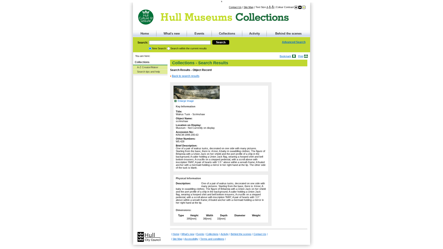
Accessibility (191, 238)
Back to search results (185, 76)
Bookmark (285, 56)
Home (145, 33)
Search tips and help (148, 71)
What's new (172, 33)
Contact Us (235, 7)
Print (300, 56)
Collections (227, 33)
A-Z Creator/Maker (147, 67)
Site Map (248, 7)
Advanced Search (293, 42)
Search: (143, 42)
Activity (254, 33)
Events (199, 33)
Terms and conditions (212, 238)
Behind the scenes (288, 33)
